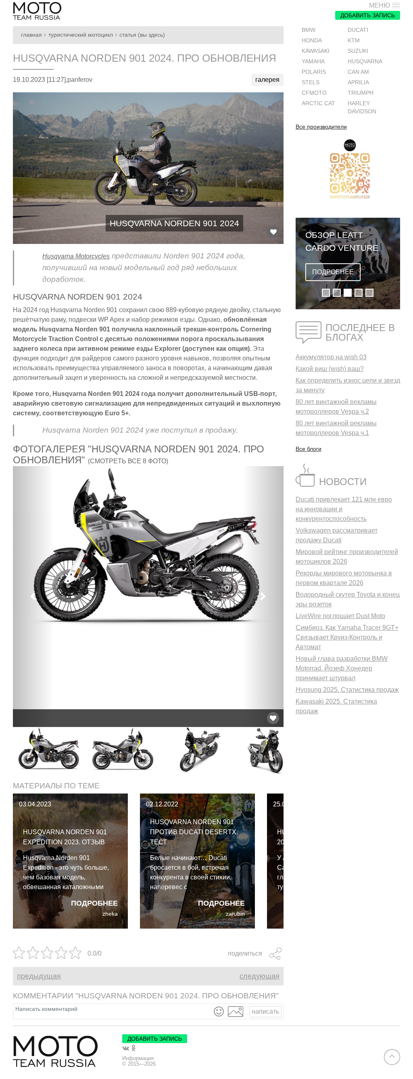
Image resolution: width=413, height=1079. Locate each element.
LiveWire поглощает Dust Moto (340, 615)
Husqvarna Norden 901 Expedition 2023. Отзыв (65, 837)
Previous (7, 751)
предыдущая (39, 976)
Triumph (360, 93)
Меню (379, 5)
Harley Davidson (362, 107)
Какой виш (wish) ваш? (330, 368)
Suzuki (358, 51)
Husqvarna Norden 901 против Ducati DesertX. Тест (194, 832)
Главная (31, 35)
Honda (312, 40)
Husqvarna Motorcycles (76, 256)
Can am (358, 72)
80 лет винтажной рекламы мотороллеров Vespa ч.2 (336, 406)
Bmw (308, 30)
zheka (110, 914)
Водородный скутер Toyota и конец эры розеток (348, 599)
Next (290, 751)
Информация (138, 1058)
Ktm (354, 40)
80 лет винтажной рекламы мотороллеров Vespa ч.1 (336, 428)
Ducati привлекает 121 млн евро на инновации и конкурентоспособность (344, 509)
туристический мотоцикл (80, 35)
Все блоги (308, 449)
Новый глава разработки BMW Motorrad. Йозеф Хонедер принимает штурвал (342, 668)
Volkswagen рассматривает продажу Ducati (337, 535)
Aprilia (358, 82)
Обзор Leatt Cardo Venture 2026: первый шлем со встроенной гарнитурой (341, 242)
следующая (260, 976)
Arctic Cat (318, 103)
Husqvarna (365, 61)
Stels (310, 82)
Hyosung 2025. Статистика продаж (347, 689)
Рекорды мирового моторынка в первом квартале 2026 (344, 578)
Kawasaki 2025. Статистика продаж (336, 706)
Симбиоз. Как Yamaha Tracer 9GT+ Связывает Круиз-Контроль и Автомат (347, 637)
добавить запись (367, 15)
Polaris (314, 72)
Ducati (358, 30)
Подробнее (94, 903)
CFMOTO (314, 93)
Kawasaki (316, 51)
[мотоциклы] (37, 11)
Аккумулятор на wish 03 (331, 357)
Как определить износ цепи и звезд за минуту (348, 385)
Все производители (321, 127)
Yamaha (313, 61)
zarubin (235, 914)
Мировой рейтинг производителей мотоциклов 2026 (347, 556)
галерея (267, 79)
